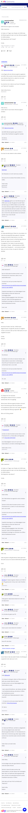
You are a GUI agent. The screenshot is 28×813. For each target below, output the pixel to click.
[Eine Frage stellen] (24, 809)
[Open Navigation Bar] (2, 1)
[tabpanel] (14, 430)
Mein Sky (3, 803)
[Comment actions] (26, 68)
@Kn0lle (4, 580)
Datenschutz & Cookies (15, 805)
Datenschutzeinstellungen (6, 807)
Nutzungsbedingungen (5, 805)
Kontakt (14, 807)
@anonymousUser (8, 70)
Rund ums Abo (5, 16)
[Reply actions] (25, 126)
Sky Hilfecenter (9, 803)
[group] (2, 47)
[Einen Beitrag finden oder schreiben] (25, 7)
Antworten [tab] (4, 61)
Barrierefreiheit (16, 803)
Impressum (19, 807)
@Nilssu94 (7, 675)
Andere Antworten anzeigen (8, 648)
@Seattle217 (6, 429)
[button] (3, 142)
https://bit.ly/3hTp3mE (9, 437)
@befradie (4, 169)
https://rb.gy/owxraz (12, 703)
